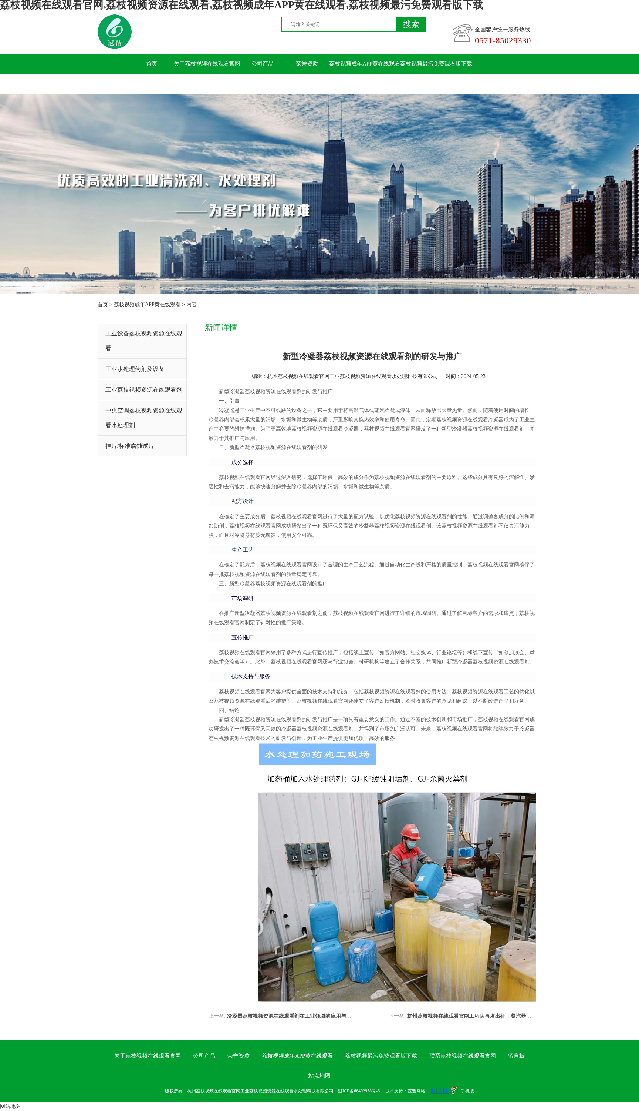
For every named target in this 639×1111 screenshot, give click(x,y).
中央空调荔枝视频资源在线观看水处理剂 (143, 417)
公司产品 (262, 64)
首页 (151, 64)
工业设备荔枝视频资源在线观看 (143, 340)
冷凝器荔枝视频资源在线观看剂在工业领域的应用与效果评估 (297, 1016)
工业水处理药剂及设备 (135, 369)
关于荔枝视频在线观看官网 (207, 64)
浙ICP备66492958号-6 (359, 1091)
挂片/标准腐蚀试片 (129, 446)
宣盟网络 (416, 1091)
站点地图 (319, 1076)
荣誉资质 (307, 64)
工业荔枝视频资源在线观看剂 (143, 389)
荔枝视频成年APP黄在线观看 (364, 64)
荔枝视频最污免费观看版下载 (436, 64)
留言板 (218, 84)
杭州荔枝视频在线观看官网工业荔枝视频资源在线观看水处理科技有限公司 (352, 376)
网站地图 (10, 1106)
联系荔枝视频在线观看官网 (162, 84)
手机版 (467, 1091)
